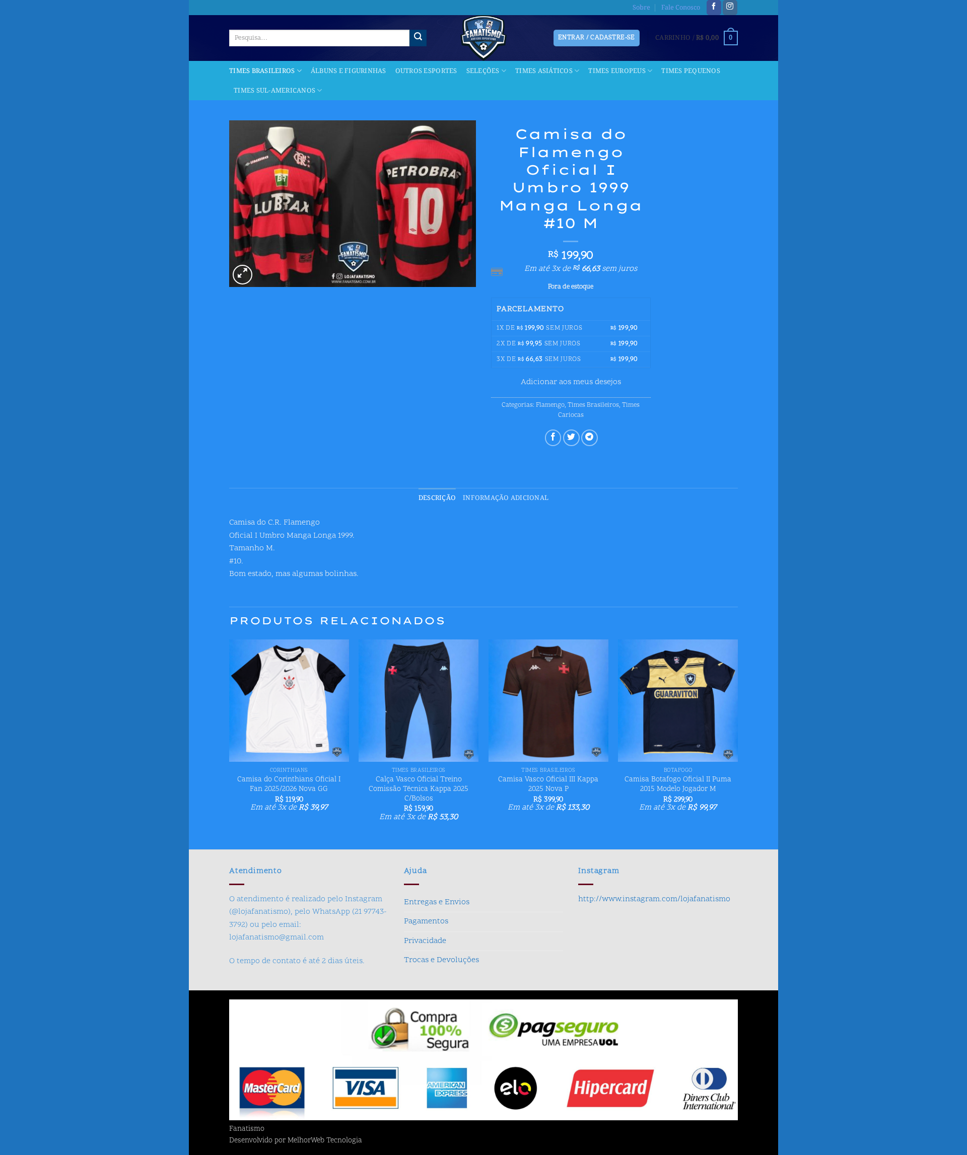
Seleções (483, 71)
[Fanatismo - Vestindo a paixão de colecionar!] (483, 38)
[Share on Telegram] (589, 437)
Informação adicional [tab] (505, 498)
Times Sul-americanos (274, 91)
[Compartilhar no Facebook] (553, 437)
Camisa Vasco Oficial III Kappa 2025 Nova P (548, 784)
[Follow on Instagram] (730, 7)
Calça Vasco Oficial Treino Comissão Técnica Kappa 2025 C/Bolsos (418, 789)
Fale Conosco (680, 8)
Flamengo (550, 405)
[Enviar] (418, 38)
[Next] (737, 743)
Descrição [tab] (437, 498)
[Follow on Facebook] (714, 7)
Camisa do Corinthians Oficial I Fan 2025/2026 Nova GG (288, 784)
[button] (696, 38)
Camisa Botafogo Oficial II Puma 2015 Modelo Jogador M (678, 784)
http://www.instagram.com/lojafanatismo (654, 899)
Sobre (641, 8)
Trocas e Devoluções (441, 960)
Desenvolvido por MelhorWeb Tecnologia (295, 1141)
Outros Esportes (426, 71)
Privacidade (425, 941)
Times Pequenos (690, 71)
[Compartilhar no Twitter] (571, 437)
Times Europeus (617, 71)
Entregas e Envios (436, 902)
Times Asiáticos (544, 71)
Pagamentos (426, 921)
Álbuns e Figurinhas (348, 71)
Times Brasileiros (262, 71)
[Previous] (229, 743)
